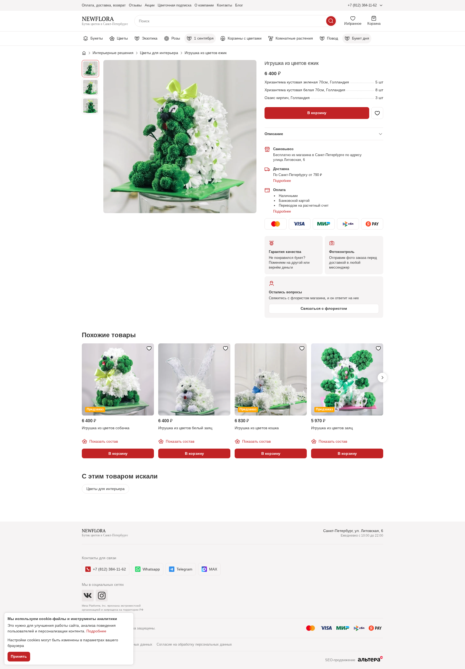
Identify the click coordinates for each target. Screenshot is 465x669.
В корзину (316, 113)
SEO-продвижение (340, 660)
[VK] (88, 595)
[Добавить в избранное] (377, 113)
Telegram (184, 569)
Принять (19, 656)
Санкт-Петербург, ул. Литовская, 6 (353, 531)
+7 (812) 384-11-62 (362, 5)
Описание (274, 134)
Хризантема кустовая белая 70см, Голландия (305, 90)
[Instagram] (102, 595)
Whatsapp (151, 569)
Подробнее (282, 181)
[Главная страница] (86, 53)
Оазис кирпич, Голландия (287, 98)
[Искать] (331, 21)
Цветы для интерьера (105, 489)
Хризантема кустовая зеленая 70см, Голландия (307, 82)
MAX (213, 569)
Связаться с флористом (324, 308)
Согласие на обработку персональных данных (194, 644)
